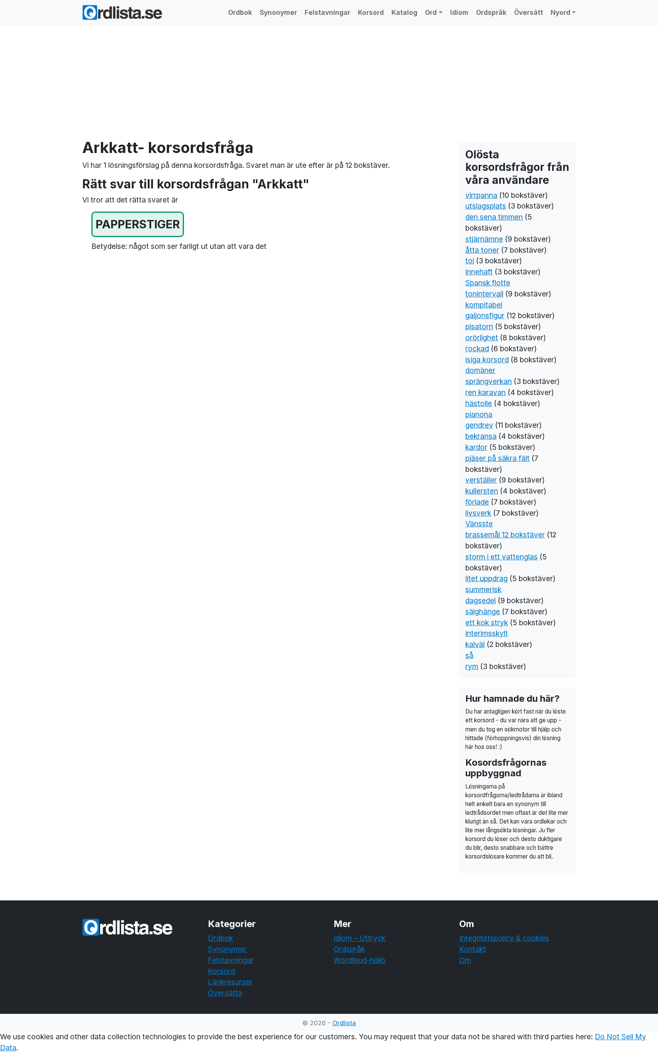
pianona (478, 414)
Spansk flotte (487, 282)
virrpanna (481, 195)
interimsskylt (486, 633)
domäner (480, 370)
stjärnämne (484, 239)
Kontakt (472, 949)
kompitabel (483, 304)
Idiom (459, 12)
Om (465, 960)
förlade (477, 502)
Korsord (371, 12)
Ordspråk (491, 12)
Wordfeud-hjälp (359, 960)
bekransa (481, 436)
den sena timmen (494, 216)
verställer (481, 479)
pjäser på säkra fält (497, 458)
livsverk (478, 513)
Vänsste (479, 523)
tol (469, 260)
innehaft (479, 271)
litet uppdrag (486, 578)
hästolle (478, 403)
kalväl (475, 644)
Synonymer (278, 12)
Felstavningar (327, 12)
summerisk (483, 589)
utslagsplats (485, 205)
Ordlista (344, 1023)
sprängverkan (488, 381)
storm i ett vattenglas (501, 556)
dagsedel (480, 600)
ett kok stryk (486, 622)
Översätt (528, 12)
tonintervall (484, 293)
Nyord (560, 12)
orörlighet (481, 337)
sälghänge (482, 611)
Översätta (225, 992)
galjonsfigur (485, 315)
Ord (431, 12)
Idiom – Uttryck (359, 938)
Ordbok (240, 12)
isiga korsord (487, 359)
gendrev (479, 425)
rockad (477, 348)
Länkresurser (230, 981)
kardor (476, 447)
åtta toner (482, 250)
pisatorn (479, 326)
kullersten (481, 490)
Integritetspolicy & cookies (504, 938)
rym (471, 666)
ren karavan (485, 392)
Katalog (404, 12)
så (469, 655)
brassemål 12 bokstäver (505, 534)
